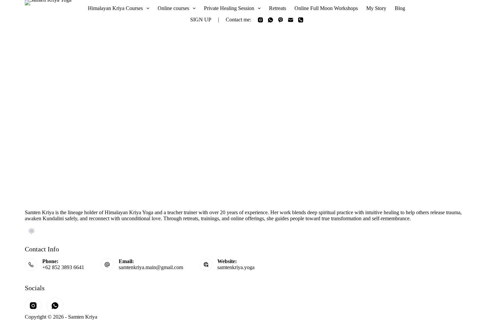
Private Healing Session (229, 8)
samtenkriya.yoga (236, 267)
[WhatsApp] (270, 19)
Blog (400, 8)
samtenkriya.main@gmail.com (151, 267)
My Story (376, 8)
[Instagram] (260, 19)
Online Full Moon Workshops (326, 8)
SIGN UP (200, 19)
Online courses (173, 8)
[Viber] (280, 19)
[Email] (290, 19)
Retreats (277, 8)
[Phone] (300, 19)
